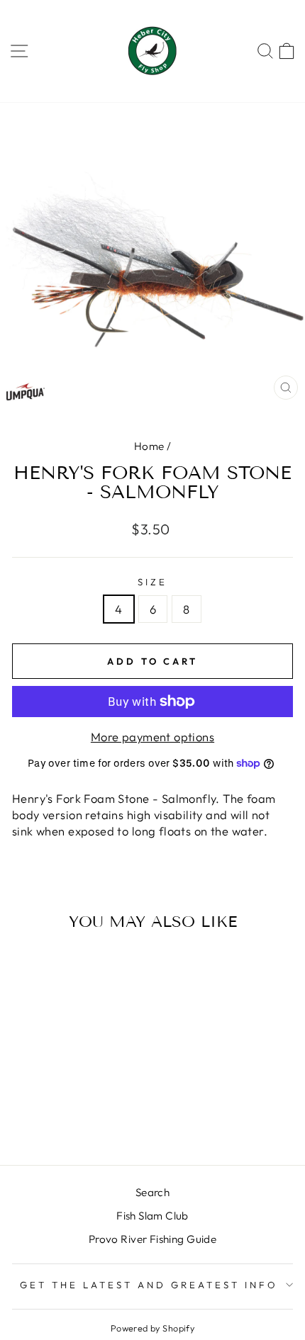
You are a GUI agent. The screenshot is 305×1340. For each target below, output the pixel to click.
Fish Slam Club (152, 1215)
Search (152, 1192)
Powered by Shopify (152, 1328)
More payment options (152, 736)
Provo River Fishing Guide (152, 1239)
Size (152, 581)
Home (149, 446)
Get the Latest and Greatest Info (148, 1284)
